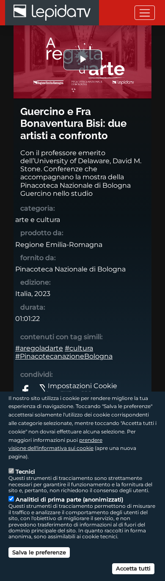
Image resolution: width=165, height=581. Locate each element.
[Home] (52, 13)
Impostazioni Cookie (82, 385)
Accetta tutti (133, 568)
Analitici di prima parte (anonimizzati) (69, 499)
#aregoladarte (39, 348)
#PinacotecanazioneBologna (64, 356)
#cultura (79, 348)
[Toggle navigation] (145, 12)
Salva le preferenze (39, 552)
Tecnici (25, 471)
